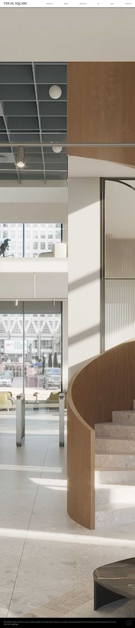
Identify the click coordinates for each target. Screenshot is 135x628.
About (66, 4)
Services (83, 4)
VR (98, 4)
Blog (112, 4)
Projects (49, 4)
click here (15, 624)
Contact (128, 4)
